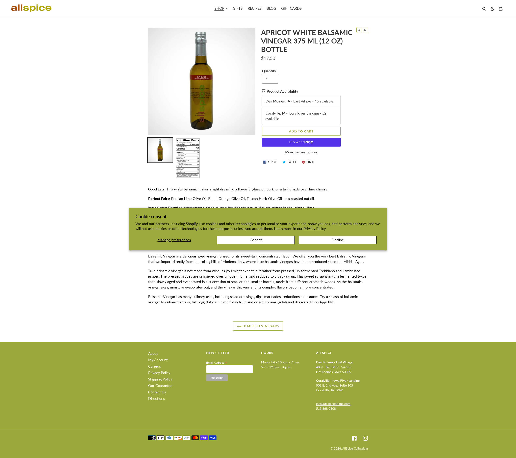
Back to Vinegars (261, 326)
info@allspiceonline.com (333, 403)
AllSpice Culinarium (355, 448)
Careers (154, 366)
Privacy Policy (315, 228)
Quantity (269, 71)
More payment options (301, 152)
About (153, 353)
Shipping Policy (160, 379)
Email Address (216, 363)
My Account (157, 360)
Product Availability (282, 91)
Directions (156, 398)
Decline (338, 240)
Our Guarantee (160, 385)
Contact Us (157, 392)
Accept (256, 240)
